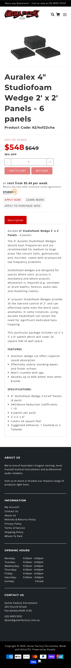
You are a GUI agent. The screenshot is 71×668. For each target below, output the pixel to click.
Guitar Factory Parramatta (42, 646)
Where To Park (14, 536)
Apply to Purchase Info (22, 205)
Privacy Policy (13, 523)
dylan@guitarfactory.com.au (22, 620)
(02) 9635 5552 (13, 616)
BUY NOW (42, 170)
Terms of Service (15, 527)
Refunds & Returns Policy (20, 519)
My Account (12, 507)
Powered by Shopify (43, 649)
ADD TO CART (17, 170)
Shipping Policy (14, 532)
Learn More (35, 199)
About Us (10, 515)
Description (16, 220)
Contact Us (11, 511)
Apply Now (13, 199)
